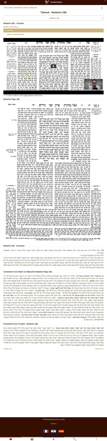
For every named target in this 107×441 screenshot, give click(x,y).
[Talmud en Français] (45, 431)
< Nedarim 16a (7, 349)
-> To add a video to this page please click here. (23, 95)
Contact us (53, 423)
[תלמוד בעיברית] (53, 431)
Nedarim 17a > (99, 349)
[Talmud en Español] (61, 431)
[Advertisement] (53, 354)
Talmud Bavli (56, 2)
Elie (64, 419)
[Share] (102, 7)
